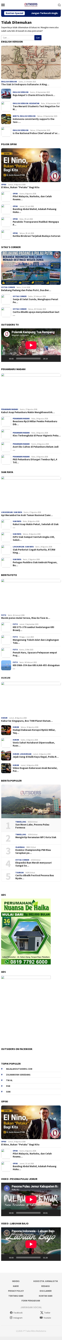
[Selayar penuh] (56, 358)
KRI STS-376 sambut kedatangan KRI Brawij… (33, 629)
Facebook (18, 1312)
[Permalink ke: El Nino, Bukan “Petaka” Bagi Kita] (31, 165)
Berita (16, 116)
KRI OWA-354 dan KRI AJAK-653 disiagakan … (36, 667)
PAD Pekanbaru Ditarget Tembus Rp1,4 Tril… (35, 461)
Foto (3, 615)
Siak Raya (18, 512)
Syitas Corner (8, 287)
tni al (9, 1080)
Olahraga (19, 847)
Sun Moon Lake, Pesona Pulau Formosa (32, 826)
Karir (16, 1286)
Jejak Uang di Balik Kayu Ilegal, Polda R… (36, 756)
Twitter (47, 1312)
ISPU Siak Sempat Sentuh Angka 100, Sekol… (34, 538)
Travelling (20, 822)
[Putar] (5, 358)
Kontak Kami (45, 1295)
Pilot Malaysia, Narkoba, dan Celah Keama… (32, 198)
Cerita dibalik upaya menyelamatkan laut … (36, 313)
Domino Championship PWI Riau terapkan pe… (33, 851)
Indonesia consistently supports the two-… (33, 121)
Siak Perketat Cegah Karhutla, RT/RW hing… (34, 551)
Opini (3, 184)
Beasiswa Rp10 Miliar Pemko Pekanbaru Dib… (35, 423)
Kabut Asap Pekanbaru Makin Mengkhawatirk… (28, 412)
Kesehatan (34, 103)
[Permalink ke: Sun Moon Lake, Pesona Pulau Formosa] (31, 801)
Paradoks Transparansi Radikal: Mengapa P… (36, 223)
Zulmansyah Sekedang (18, 1074)
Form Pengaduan (30, 1300)
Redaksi (45, 1286)
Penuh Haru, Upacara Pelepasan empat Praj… (35, 654)
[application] (31, 345)
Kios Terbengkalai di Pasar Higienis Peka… (37, 435)
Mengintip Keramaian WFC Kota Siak (35, 837)
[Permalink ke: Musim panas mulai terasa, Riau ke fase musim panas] (31, 596)
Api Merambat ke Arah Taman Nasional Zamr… (27, 515)
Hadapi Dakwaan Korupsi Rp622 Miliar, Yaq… (34, 731)
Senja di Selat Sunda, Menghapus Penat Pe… (35, 301)
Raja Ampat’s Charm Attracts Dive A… (34, 95)
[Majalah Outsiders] (30, 4)
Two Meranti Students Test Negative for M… (36, 108)
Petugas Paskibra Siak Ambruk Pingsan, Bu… (35, 564)
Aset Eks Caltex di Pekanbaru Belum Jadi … (36, 448)
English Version (9, 81)
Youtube (47, 1317)
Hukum (5, 677)
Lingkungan (7, 512)
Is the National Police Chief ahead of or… (36, 133)
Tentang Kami (15, 1295)
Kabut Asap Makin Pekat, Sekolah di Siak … (36, 526)
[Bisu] (51, 358)
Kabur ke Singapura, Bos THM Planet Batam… (27, 720)
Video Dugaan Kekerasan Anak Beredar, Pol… (35, 769)
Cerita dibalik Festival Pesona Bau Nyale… (34, 877)
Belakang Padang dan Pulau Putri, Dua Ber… (26, 290)
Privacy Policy (16, 1291)
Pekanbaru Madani (9, 409)
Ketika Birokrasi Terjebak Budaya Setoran (36, 236)
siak (8, 1091)
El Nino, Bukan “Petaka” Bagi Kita (20, 187)
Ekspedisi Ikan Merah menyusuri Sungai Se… (33, 864)
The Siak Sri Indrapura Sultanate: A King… (25, 84)
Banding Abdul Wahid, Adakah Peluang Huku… (34, 211)
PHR (8, 1086)
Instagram (17, 1317)
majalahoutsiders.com (19, 1069)
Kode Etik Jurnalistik (45, 1281)
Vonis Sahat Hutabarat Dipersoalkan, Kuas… (34, 744)
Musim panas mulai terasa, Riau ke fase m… (25, 617)
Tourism (19, 872)
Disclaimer (46, 1291)
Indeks (16, 1281)
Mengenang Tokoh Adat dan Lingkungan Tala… (36, 641)
